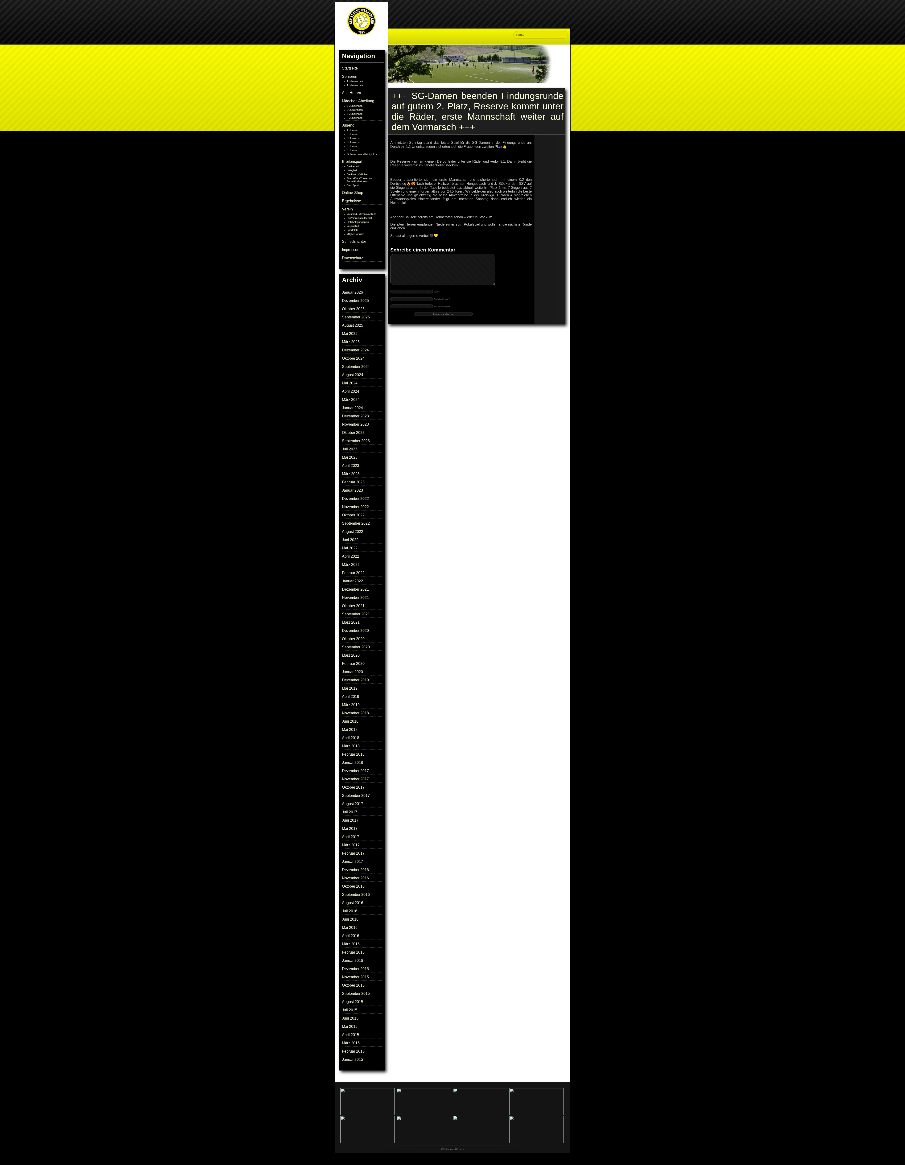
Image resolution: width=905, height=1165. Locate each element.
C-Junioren (353, 138)
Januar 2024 (352, 408)
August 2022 (352, 532)
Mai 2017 (350, 829)
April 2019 (350, 697)
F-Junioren (353, 150)
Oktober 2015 (353, 985)
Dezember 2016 (355, 870)
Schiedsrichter (354, 241)
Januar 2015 (352, 1060)
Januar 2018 (352, 763)
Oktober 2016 (353, 886)
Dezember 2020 (355, 631)
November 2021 (355, 598)
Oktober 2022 (353, 515)
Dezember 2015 (355, 969)
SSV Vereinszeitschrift (359, 218)
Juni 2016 (350, 919)
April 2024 (350, 391)
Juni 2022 (350, 540)
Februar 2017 (353, 853)
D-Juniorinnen (355, 109)
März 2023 (351, 474)
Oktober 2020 (353, 639)
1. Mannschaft (355, 81)
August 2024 (352, 375)
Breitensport (352, 162)
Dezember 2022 (355, 499)
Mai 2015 (350, 1027)
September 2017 (356, 796)
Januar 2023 (352, 490)
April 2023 (350, 466)
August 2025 (352, 325)
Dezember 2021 (355, 589)
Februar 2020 (353, 664)
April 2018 (350, 738)
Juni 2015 (350, 1018)
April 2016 (350, 936)
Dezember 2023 (355, 416)
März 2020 (351, 655)
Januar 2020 (352, 672)
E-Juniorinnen (354, 113)
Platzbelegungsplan (358, 222)
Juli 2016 (349, 911)
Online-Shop (352, 193)
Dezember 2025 (355, 301)
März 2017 (351, 845)
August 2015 (352, 1002)
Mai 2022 (350, 548)
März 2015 (351, 1043)
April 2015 (350, 1035)
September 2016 (356, 895)
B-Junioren (353, 134)
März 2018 (351, 746)
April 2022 (350, 556)
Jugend (348, 125)
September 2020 (356, 647)
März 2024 (351, 400)
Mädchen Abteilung (358, 101)
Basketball (352, 166)
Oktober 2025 (353, 309)
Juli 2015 (349, 1010)
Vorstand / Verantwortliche (361, 214)
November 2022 (355, 507)
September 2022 (356, 523)
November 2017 (355, 779)
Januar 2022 (352, 581)
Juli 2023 (349, 449)
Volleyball (352, 170)
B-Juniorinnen (354, 105)
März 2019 (351, 705)
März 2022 (351, 565)
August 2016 (352, 903)
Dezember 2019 (355, 680)
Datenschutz (352, 258)
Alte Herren (351, 93)
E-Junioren (353, 146)
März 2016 (351, 944)
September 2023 (356, 441)
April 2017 (350, 837)
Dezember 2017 (355, 771)
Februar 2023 (353, 482)
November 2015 (355, 977)
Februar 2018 (353, 754)
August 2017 (352, 804)
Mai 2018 (350, 730)
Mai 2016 (350, 928)
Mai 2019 (350, 688)
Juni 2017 (350, 820)
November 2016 (355, 878)
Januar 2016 (352, 961)
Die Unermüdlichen (357, 174)
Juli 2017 (349, 812)
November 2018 (355, 713)
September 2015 (356, 994)
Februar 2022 (353, 573)
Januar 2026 (352, 292)
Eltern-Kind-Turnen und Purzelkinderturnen (360, 180)
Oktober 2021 (353, 606)
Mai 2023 (350, 457)
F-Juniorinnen (354, 117)
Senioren (349, 76)
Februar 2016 (353, 952)
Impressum (351, 250)
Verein (347, 209)
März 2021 (351, 622)
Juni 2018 (350, 721)
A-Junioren (353, 130)
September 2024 (356, 367)
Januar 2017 (352, 862)
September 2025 (356, 317)
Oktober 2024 (353, 358)
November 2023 (355, 424)
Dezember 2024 (355, 350)
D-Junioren (353, 142)
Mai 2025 (350, 334)
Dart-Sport (353, 185)
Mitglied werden (355, 234)
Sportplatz (352, 230)
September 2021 (356, 614)
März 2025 (351, 342)
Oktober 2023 (353, 433)
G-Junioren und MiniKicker (362, 154)
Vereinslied (353, 226)
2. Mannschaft (355, 85)
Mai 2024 (350, 383)
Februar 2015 (353, 1051)
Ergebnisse (351, 201)
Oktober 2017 (353, 787)
